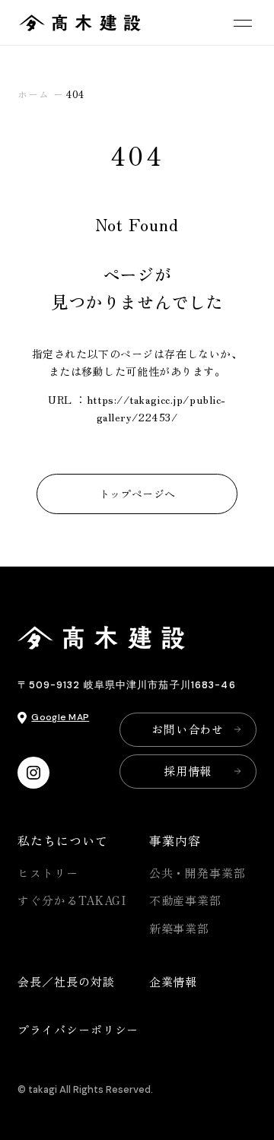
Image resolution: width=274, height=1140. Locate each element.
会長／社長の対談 (66, 981)
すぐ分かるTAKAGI (72, 900)
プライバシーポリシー (78, 1029)
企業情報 (173, 981)
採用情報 (188, 771)
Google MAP (60, 717)
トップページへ (137, 493)
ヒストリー (48, 873)
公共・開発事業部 (197, 873)
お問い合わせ (187, 729)
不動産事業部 (185, 900)
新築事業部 (179, 928)
